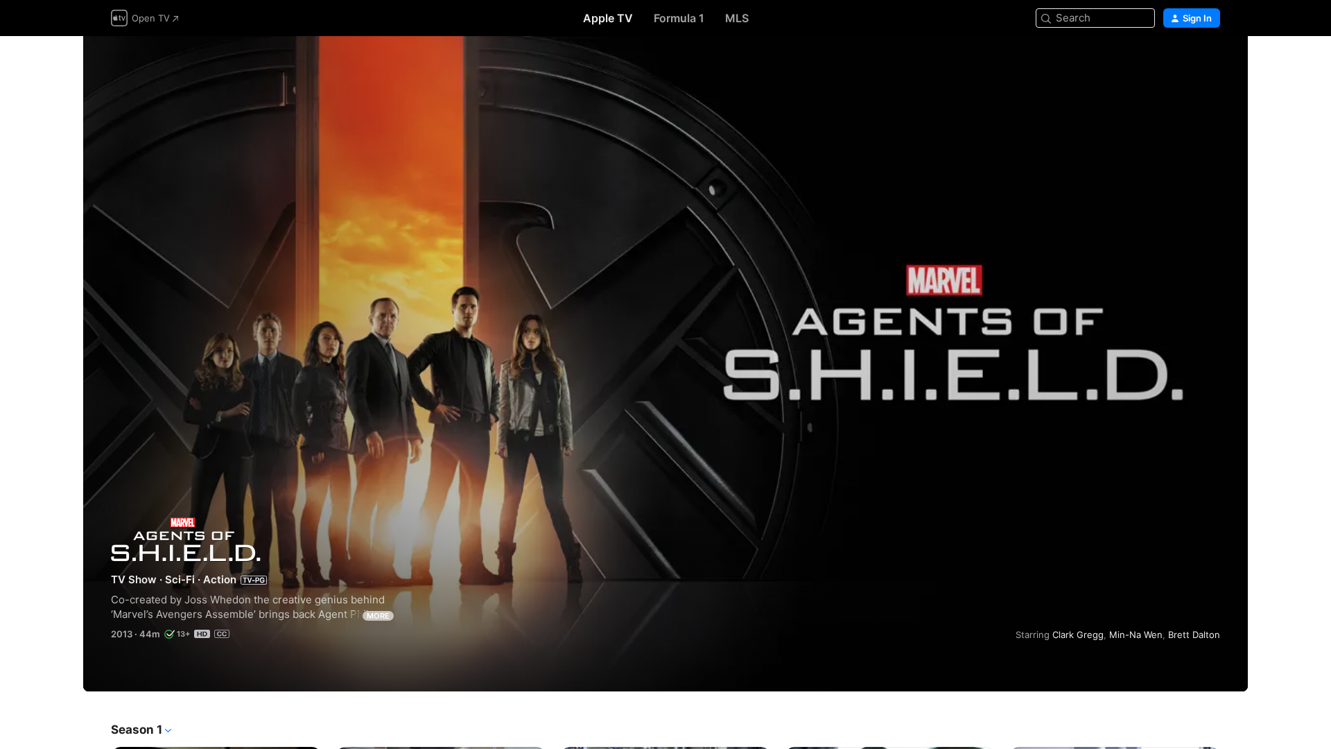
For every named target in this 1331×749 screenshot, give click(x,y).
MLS (737, 18)
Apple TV (608, 18)
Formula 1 (679, 18)
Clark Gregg (1078, 634)
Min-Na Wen (1136, 634)
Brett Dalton (1194, 634)
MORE (378, 616)
